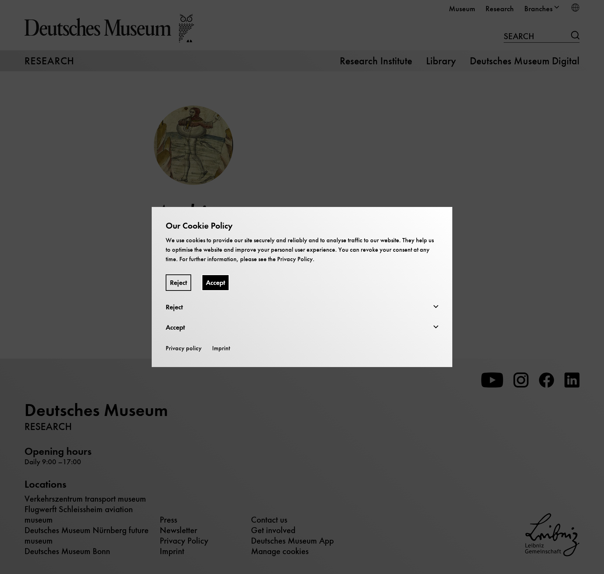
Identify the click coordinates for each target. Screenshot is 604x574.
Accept (215, 282)
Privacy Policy (295, 259)
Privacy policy (184, 348)
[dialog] (302, 287)
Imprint (221, 348)
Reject (178, 282)
